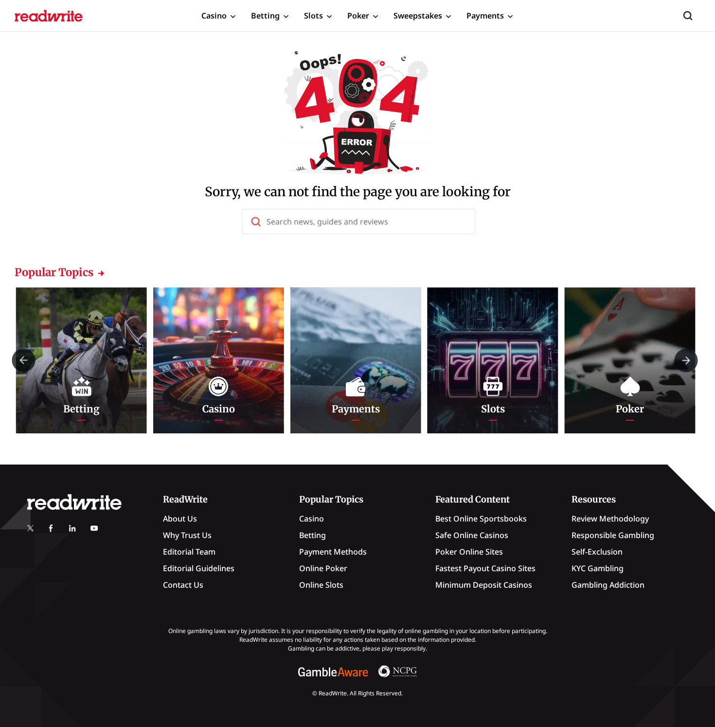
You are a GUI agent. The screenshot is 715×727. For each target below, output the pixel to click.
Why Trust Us (187, 535)
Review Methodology (610, 518)
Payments (485, 15)
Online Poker (323, 568)
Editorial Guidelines (198, 568)
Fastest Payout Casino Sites (485, 568)
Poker (358, 15)
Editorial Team (189, 551)
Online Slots (321, 584)
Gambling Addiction (608, 584)
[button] (687, 15)
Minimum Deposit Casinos (483, 584)
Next (686, 360)
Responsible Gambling (613, 535)
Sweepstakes (417, 15)
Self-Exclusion (597, 551)
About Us (180, 518)
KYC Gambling (598, 568)
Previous (24, 360)
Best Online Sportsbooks (481, 518)
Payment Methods (333, 551)
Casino (214, 15)
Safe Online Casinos (471, 535)
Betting (265, 15)
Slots (313, 15)
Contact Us (183, 584)
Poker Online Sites (469, 551)
